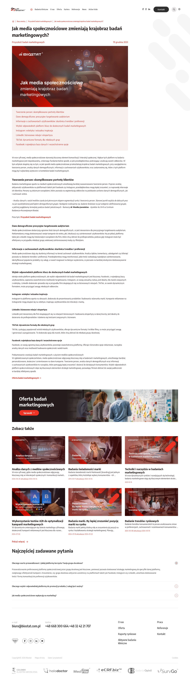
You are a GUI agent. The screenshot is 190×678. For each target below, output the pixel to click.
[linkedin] (149, 9)
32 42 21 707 (80, 626)
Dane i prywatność (55, 657)
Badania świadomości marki (84, 469)
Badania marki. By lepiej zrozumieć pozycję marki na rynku (93, 522)
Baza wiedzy (21, 21)
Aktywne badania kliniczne (127, 641)
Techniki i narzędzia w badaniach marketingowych (144, 470)
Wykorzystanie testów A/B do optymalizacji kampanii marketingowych (37, 522)
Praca (160, 622)
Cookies (175, 657)
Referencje (76, 9)
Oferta (59, 9)
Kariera (67, 9)
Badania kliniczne (41, 9)
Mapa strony (40, 657)
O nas (52, 9)
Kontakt (161, 9)
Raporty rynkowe (127, 633)
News (84, 9)
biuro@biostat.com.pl (26, 626)
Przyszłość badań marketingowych (40, 21)
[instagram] (30, 640)
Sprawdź (28, 412)
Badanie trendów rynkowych (142, 521)
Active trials (93, 9)
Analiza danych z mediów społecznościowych (38, 469)
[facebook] (143, 9)
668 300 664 (57, 626)
